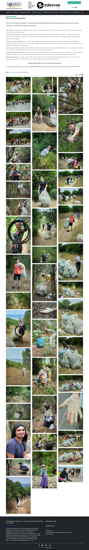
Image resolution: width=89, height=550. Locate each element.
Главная (8, 12)
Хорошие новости (25, 12)
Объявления (46, 12)
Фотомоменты (75, 12)
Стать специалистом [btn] (74, 2)
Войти (73, 7)
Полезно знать (37, 12)
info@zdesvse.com (50, 526)
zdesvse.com (49, 547)
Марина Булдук (13, 72)
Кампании (55, 12)
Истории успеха (64, 12)
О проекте (15, 12)
